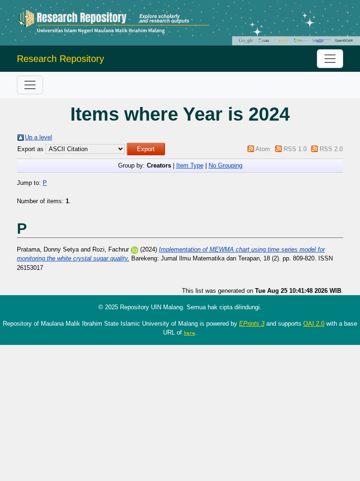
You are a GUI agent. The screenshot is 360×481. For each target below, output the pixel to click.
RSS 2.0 (331, 149)
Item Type (189, 165)
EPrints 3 (251, 323)
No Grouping (225, 165)
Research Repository (60, 58)
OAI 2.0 (313, 323)
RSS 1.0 (295, 149)
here (189, 333)
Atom (262, 149)
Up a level (38, 137)
